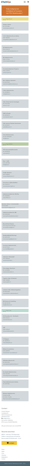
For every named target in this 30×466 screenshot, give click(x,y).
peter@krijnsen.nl (7, 127)
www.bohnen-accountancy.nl (10, 352)
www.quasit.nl (6, 153)
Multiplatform (5, 457)
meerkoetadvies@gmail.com (8, 207)
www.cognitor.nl (7, 281)
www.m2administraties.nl (9, 61)
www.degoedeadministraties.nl (10, 375)
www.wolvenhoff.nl (7, 260)
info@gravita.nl (6, 418)
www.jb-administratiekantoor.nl (10, 51)
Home (3, 449)
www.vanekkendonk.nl (8, 331)
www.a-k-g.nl (6, 105)
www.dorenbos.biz (7, 319)
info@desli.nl (6, 164)
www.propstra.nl (7, 72)
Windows (4, 455)
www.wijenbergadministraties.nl (10, 364)
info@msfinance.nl (7, 304)
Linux (3, 453)
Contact (3, 459)
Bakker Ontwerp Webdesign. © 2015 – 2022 (15, 463)
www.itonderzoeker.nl (8, 271)
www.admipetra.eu (7, 342)
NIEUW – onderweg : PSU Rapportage (10, 434)
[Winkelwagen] (28, 2)
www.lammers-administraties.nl (10, 293)
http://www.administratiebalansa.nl (11, 398)
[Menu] (24, 2)
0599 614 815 (6, 416)
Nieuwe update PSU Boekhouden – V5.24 (11, 438)
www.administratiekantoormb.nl (10, 216)
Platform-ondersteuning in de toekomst (11, 436)
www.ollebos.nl (6, 197)
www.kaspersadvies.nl (8, 28)
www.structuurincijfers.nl (9, 186)
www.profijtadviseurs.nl (8, 176)
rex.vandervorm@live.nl (8, 227)
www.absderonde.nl (8, 117)
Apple (3, 451)
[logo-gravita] (6, 2)
